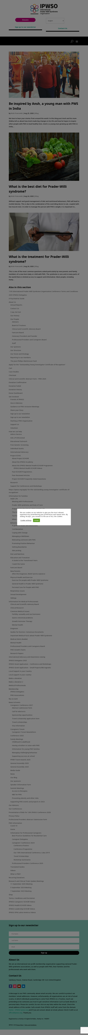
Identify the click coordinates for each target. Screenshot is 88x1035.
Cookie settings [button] (25, 520)
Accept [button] (36, 520)
